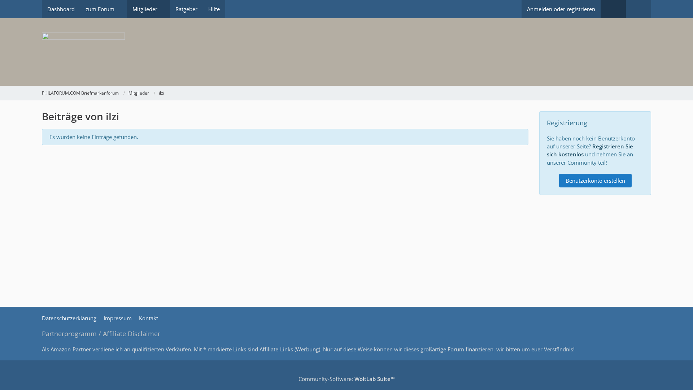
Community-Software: (346, 378)
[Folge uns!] (613, 9)
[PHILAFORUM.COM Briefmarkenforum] (346, 52)
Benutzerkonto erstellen (595, 180)
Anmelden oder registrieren (561, 9)
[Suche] (638, 9)
